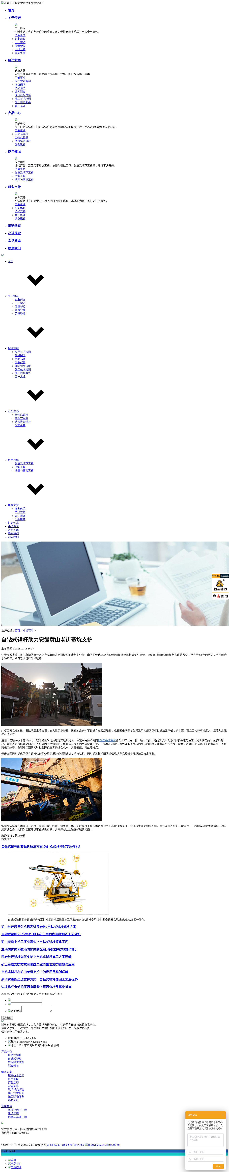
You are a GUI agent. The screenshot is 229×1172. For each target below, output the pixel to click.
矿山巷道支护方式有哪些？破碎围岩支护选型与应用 (38, 964)
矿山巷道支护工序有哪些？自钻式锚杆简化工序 (34, 942)
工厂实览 (20, 42)
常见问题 (14, 240)
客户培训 (20, 215)
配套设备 (20, 144)
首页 (11, 10)
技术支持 (20, 211)
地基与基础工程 (24, 179)
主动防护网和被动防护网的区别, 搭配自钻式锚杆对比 (38, 949)
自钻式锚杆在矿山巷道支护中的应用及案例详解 (34, 972)
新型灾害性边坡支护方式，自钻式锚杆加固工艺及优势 (39, 979)
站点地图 (79, 1144)
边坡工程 (20, 176)
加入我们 (13, 536)
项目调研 (20, 84)
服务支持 (14, 187)
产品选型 (20, 88)
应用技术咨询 (23, 81)
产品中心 (14, 113)
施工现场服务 (23, 102)
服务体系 (20, 207)
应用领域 (14, 151)
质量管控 (20, 45)
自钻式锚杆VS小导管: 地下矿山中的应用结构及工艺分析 (41, 934)
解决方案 (14, 60)
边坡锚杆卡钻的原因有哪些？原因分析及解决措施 (36, 987)
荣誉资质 (20, 52)
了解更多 (20, 35)
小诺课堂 (14, 233)
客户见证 (20, 105)
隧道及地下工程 (24, 172)
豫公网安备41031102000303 (104, 1144)
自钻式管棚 (21, 137)
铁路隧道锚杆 (23, 141)
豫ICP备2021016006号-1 (60, 1144)
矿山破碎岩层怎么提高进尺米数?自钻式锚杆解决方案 (38, 927)
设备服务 (20, 218)
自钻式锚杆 (21, 133)
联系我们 (14, 248)
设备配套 (20, 91)
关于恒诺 (14, 18)
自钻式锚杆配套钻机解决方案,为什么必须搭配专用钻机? (40, 846)
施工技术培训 (23, 98)
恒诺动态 (14, 225)
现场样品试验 (23, 95)
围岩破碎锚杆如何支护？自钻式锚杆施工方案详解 (36, 956)
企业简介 (20, 38)
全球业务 (20, 49)
